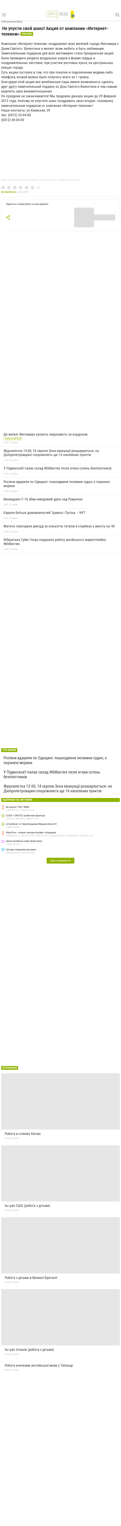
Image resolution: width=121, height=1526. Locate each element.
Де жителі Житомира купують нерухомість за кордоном (46, 434)
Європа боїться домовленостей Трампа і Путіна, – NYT (44, 513)
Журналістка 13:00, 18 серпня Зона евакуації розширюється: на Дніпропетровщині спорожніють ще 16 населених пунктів (51, 453)
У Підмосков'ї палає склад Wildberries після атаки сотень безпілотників (57, 468)
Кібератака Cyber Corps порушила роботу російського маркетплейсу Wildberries (55, 542)
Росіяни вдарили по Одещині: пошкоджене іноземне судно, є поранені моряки (57, 484)
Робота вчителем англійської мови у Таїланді (39, 1365)
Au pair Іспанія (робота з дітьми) (29, 1350)
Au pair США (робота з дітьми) (27, 1206)
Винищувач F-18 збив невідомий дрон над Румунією (43, 499)
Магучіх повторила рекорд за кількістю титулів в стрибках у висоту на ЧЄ (59, 526)
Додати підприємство (60, 860)
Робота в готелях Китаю (23, 1134)
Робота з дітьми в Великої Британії (31, 1278)
